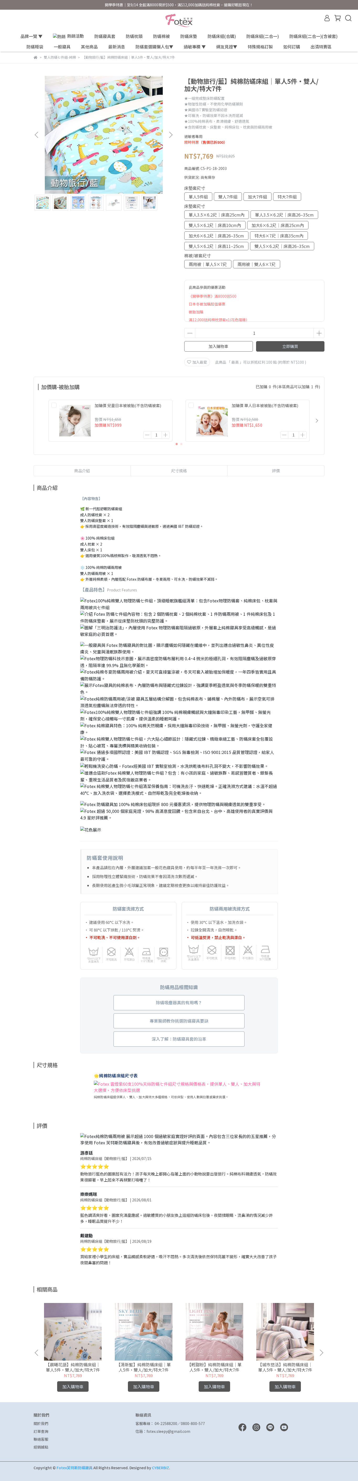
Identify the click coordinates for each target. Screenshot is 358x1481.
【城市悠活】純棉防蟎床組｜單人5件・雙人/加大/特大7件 (285, 1367)
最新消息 (116, 46)
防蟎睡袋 (34, 46)
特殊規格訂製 (260, 46)
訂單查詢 (41, 1431)
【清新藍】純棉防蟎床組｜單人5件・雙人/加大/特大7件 (143, 1367)
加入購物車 (218, 346)
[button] (170, 135)
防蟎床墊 (188, 36)
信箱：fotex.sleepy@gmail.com (162, 1431)
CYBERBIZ (160, 1467)
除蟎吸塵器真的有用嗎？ (179, 1002)
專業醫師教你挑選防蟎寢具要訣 (179, 1021)
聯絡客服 (41, 1439)
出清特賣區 (321, 46)
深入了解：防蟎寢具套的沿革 (179, 1039)
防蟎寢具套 (104, 36)
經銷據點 (41, 1447)
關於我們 (41, 1423)
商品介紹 (82, 470)
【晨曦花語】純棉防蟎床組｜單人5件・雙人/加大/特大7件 (73, 1367)
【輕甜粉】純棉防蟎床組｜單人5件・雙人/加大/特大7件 (214, 1367)
